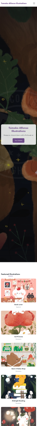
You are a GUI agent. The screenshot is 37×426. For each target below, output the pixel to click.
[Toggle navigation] (34, 3)
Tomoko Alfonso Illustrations (14, 3)
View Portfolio (18, 140)
